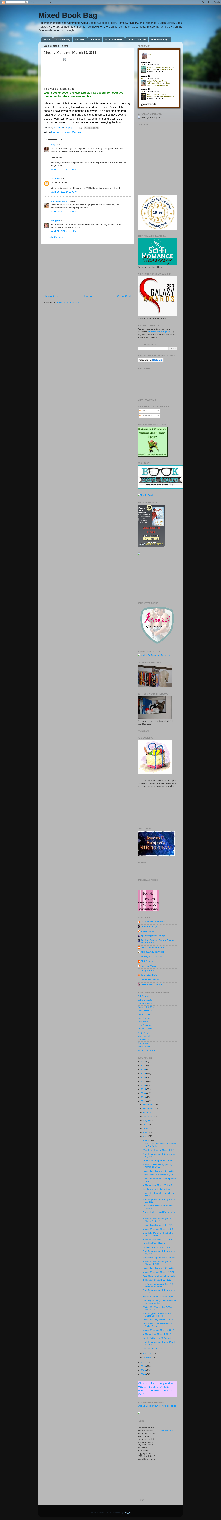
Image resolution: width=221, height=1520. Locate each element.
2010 (143, 1366)
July (145, 1124)
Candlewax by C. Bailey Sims (156, 1189)
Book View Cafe (149, 975)
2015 (143, 1089)
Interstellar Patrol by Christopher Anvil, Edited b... (158, 1234)
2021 (143, 1065)
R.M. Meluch (144, 1043)
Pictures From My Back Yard (156, 1247)
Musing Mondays (73, 132)
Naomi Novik (144, 1039)
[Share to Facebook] (94, 127)
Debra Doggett (145, 1000)
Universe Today (149, 926)
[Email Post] (80, 128)
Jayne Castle (144, 1014)
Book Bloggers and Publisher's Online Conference (157, 1325)
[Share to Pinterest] (97, 127)
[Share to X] (91, 127)
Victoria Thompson (146, 1050)
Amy (53, 144)
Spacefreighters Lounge (153, 936)
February (148, 1353)
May (145, 1132)
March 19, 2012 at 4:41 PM (63, 231)
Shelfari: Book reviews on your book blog (157, 1406)
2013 (143, 1097)
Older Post (124, 296)
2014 (143, 1093)
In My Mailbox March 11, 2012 (157, 1280)
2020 (143, 1069)
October (147, 1112)
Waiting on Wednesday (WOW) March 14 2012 (157, 1263)
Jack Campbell (145, 1011)
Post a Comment (55, 237)
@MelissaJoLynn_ (60, 201)
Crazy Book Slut (149, 970)
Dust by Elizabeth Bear (153, 1348)
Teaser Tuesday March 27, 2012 (158, 1171)
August (146, 1120)
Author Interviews (113, 39)
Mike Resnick (144, 1036)
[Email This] (85, 127)
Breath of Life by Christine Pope (158, 1297)
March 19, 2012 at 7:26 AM (63, 169)
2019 (143, 1073)
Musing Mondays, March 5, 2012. (159, 1330)
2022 (143, 1061)
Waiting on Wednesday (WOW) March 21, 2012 (157, 1219)
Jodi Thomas (144, 1018)
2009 (143, 1370)
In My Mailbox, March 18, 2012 (157, 1239)
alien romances (148, 931)
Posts (144, 411)
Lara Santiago (144, 1025)
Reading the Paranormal (153, 922)
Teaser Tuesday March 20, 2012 (158, 1225)
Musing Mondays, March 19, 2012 (159, 1229)
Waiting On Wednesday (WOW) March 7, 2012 (158, 1308)
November (148, 1108)
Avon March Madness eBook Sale (159, 1276)
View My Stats (166, 1431)
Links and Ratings (160, 39)
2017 (143, 1081)
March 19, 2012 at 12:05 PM (64, 192)
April (145, 1136)
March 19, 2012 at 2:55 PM (63, 211)
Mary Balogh (144, 1032)
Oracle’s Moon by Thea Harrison (158, 1160)
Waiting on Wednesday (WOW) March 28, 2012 (157, 1165)
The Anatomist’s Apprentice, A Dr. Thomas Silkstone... (158, 1285)
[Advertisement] (87, 269)
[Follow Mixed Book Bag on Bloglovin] (151, 361)
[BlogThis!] (88, 127)
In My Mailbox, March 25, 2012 (157, 1185)
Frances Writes (148, 966)
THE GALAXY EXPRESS (152, 952)
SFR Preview (147, 961)
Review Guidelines (137, 39)
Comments (146, 416)
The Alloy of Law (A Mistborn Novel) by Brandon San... (159, 1302)
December (148, 1105)
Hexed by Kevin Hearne (154, 1243)
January (147, 1357)
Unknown (55, 178)
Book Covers (57, 132)
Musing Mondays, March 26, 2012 (159, 1175)
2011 (143, 1362)
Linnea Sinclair (145, 1029)
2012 (143, 1101)
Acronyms (95, 39)
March (146, 1140)
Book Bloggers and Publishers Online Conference (157, 1314)
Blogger (127, 1512)
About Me (79, 39)
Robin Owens (144, 1047)
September (148, 1116)
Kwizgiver (55, 220)
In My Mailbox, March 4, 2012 (157, 1334)
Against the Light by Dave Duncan (159, 1257)
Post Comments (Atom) (68, 302)
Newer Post (51, 296)
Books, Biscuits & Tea (152, 956)
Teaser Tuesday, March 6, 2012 (158, 1320)
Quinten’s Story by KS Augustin (157, 1338)
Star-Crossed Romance (152, 947)
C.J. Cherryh (144, 996)
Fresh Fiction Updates (152, 984)
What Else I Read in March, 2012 (158, 1150)
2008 (143, 1374)
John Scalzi (143, 1021)
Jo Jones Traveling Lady (159, 332)
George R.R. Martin (147, 1007)
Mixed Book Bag (67, 15)
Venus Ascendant (150, 980)
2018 (143, 1077)
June (146, 1128)
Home (47, 39)
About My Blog (62, 39)
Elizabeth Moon (145, 1003)
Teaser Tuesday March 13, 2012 (158, 1268)
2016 (143, 1085)
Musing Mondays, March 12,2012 (159, 1272)
